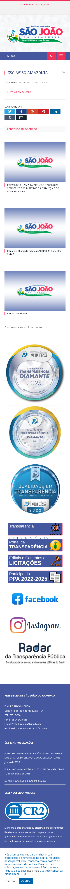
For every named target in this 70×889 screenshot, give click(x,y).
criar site (26, 827)
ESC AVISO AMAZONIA (17, 92)
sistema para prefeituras (48, 827)
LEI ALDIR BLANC (17, 313)
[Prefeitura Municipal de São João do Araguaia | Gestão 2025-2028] (35, 34)
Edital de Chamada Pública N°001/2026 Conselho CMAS (35, 8)
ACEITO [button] (25, 880)
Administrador (17, 82)
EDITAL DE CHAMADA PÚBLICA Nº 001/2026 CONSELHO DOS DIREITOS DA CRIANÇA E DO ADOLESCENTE (33, 188)
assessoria (29, 832)
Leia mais (33, 870)
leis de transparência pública (20, 841)
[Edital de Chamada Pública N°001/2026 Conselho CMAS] (35, 228)
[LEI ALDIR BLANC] (35, 291)
